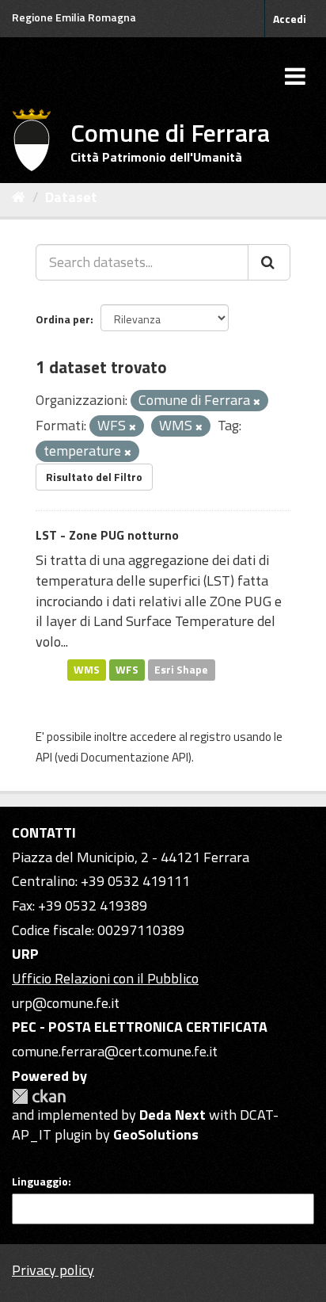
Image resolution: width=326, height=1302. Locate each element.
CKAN (39, 1096)
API (44, 757)
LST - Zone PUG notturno (107, 534)
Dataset (71, 197)
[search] (269, 262)
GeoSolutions (156, 1134)
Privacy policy (53, 1270)
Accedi (289, 18)
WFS (127, 670)
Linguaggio (40, 1181)
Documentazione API (134, 757)
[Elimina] (256, 401)
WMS (87, 670)
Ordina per (63, 319)
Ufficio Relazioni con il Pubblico (105, 978)
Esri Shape (181, 670)
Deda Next (172, 1114)
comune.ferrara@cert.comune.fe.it (115, 1051)
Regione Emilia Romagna (74, 17)
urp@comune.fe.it (65, 1003)
